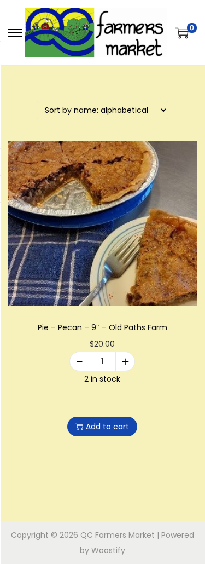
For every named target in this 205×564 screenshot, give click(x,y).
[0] (182, 32)
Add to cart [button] (107, 426)
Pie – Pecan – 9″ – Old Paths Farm (102, 327)
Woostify (108, 550)
